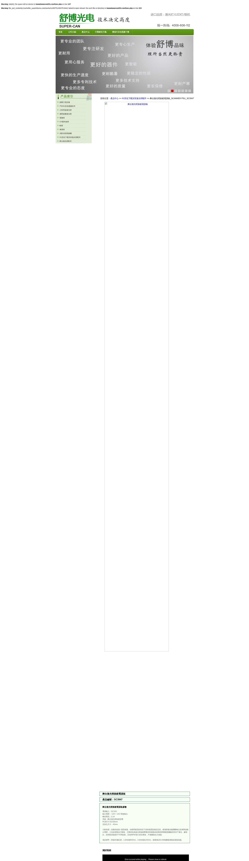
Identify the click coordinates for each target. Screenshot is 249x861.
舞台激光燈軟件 (65, 141)
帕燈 (61, 126)
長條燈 (62, 118)
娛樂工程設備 (64, 102)
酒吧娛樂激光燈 (65, 114)
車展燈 (62, 130)
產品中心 (114, 98)
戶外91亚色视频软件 (67, 106)
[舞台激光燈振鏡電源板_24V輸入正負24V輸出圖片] (145, 651)
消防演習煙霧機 (65, 133)
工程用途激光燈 (65, 110)
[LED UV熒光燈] (124, 64)
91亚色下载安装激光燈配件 (70, 137)
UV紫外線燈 (64, 122)
